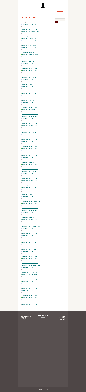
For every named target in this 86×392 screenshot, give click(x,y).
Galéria (54, 11)
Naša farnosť (25, 11)
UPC (64, 320)
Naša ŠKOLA (43, 11)
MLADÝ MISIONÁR (62, 317)
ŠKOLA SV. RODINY (62, 319)
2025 (23, 20)
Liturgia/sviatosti (32, 11)
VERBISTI (63, 316)
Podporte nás (59, 11)
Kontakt (50, 11)
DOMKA (47, 11)
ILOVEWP (48, 389)
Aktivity (38, 11)
